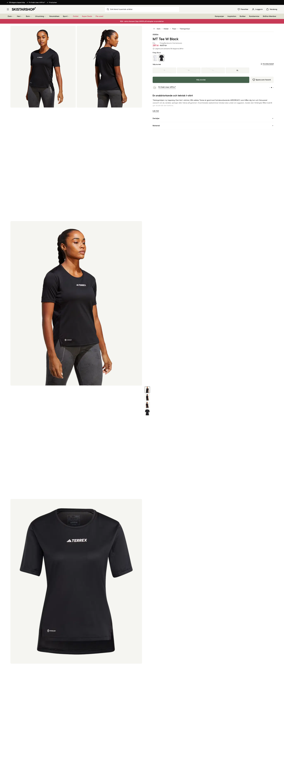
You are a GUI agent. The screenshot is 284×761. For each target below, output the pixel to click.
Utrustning (39, 16)
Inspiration (232, 16)
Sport (65, 16)
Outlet (75, 16)
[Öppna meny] (8, 9)
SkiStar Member (269, 16)
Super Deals (87, 16)
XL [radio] (237, 70)
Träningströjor (185, 29)
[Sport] (69, 16)
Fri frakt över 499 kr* (37, 2)
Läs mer (156, 111)
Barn (28, 16)
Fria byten (53, 2)
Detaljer (156, 118)
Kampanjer (219, 16)
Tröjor (174, 29)
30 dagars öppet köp (17, 2)
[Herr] (22, 16)
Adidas (155, 34)
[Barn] (31, 16)
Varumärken (54, 16)
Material (156, 126)
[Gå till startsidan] (24, 9)
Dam (10, 16)
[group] (213, 70)
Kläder (166, 29)
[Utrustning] (45, 16)
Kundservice (254, 16)
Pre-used (99, 16)
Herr (19, 16)
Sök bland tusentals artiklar (121, 9)
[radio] (164, 70)
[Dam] (13, 16)
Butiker (243, 16)
